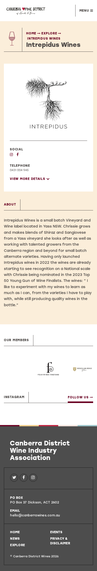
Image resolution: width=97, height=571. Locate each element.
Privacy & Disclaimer (60, 541)
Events (56, 532)
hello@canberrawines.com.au (35, 515)
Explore (49, 33)
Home (31, 33)
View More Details (28, 179)
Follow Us (79, 397)
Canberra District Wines (32, 11)
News (15, 538)
